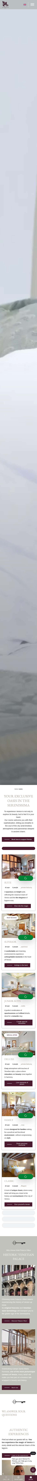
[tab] (18, 848)
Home (16, 789)
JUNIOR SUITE (12, 1001)
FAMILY (8, 1120)
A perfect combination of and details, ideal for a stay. (17, 1013)
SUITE (7, 882)
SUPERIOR (10, 941)
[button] (3, 1474)
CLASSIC (9, 1181)
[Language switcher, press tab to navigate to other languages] (25, 5)
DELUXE (9, 1059)
